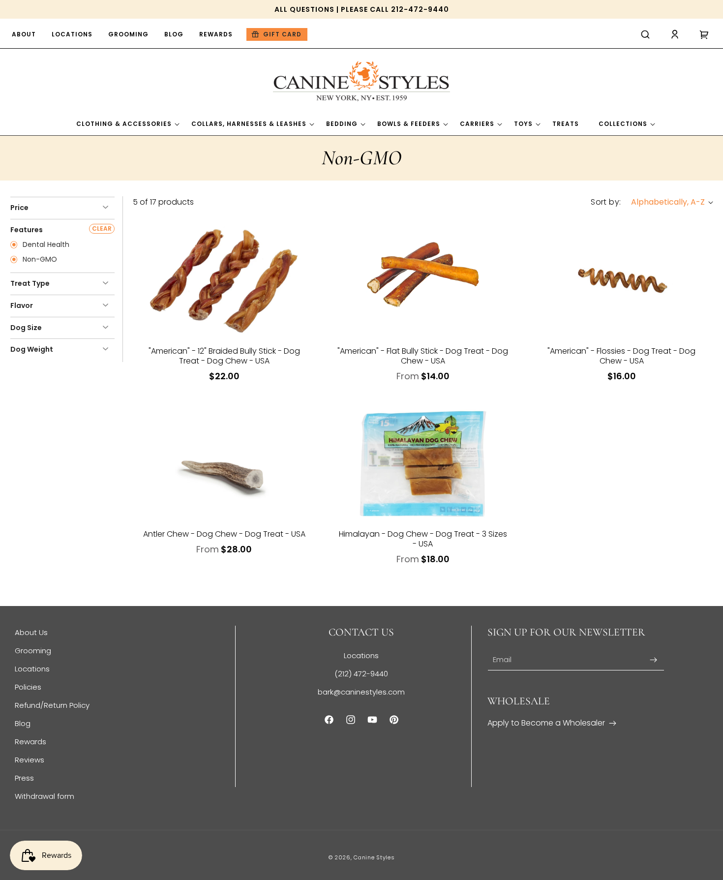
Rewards (30, 741)
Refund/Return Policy (52, 705)
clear (102, 228)
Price (19, 207)
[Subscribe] (653, 660)
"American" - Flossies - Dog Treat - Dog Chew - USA (621, 356)
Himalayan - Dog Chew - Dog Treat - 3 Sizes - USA (423, 539)
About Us (31, 632)
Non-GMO (39, 259)
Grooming (33, 650)
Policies (28, 687)
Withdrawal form (44, 796)
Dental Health (45, 245)
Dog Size (26, 328)
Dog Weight (31, 349)
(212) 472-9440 (361, 673)
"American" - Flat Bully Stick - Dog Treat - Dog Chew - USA (422, 356)
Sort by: (606, 202)
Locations (32, 669)
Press (24, 778)
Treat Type (30, 283)
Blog (22, 723)
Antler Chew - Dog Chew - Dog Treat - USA (224, 534)
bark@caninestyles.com (361, 692)
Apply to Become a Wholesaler (546, 722)
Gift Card (282, 34)
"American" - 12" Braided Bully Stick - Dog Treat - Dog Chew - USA (224, 356)
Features (26, 230)
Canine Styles (374, 857)
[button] (645, 34)
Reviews (29, 760)
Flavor (21, 305)
